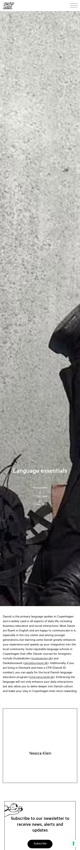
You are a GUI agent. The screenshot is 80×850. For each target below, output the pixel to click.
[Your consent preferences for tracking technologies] (73, 843)
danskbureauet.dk (35, 663)
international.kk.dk (42, 677)
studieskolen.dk (42, 659)
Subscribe (40, 844)
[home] (8, 5)
